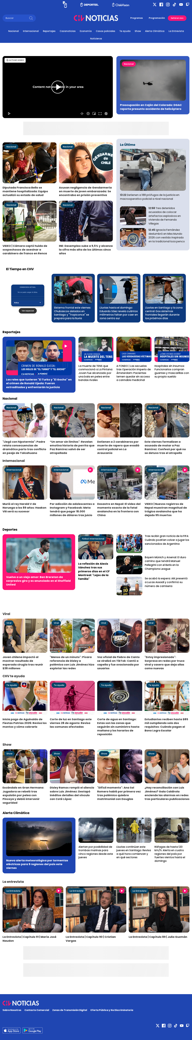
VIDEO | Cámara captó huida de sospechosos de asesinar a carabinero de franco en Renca (25, 249)
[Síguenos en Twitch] (187, 4)
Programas (136, 17)
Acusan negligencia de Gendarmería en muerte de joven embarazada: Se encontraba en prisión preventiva (85, 191)
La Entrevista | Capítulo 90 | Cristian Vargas (91, 938)
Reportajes (49, 31)
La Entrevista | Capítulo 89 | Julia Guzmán (158, 937)
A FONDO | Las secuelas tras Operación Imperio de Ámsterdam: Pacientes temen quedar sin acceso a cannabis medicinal (133, 373)
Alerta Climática (154, 31)
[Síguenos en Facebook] (161, 4)
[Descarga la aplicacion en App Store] (32, 1030)
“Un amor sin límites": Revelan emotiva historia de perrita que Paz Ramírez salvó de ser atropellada (72, 447)
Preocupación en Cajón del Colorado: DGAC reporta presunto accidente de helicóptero (151, 107)
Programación (157, 17)
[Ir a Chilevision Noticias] (96, 1003)
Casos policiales (105, 31)
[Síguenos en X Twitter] (154, 4)
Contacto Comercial (36, 1010)
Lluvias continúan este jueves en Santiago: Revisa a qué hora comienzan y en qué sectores (133, 852)
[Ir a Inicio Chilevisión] (120, 5)
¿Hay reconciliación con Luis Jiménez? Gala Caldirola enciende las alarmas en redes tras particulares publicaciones (167, 793)
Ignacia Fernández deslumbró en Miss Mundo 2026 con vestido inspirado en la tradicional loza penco (166, 235)
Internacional (31, 31)
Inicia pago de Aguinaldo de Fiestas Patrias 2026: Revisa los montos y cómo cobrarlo (25, 723)
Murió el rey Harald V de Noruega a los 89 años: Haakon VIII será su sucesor (24, 507)
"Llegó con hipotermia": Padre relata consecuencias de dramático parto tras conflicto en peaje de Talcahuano (24, 447)
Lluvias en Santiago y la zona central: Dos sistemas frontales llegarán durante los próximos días (164, 313)
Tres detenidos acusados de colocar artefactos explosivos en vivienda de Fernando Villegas (164, 215)
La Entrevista (176, 31)
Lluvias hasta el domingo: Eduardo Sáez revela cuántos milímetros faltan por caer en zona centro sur (119, 313)
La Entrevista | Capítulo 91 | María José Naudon (29, 938)
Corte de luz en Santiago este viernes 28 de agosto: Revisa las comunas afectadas (71, 723)
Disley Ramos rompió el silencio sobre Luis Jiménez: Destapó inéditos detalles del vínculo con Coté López (72, 793)
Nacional (13, 31)
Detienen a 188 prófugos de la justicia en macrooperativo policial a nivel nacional (149, 197)
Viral (8, 622)
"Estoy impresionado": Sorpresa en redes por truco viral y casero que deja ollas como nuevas (164, 662)
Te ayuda (124, 31)
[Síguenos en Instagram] (168, 4)
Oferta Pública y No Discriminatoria (111, 1010)
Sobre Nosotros (12, 1010)
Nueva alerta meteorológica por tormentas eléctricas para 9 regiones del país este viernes (37, 864)
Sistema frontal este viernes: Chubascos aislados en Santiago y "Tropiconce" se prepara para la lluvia (72, 313)
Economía (86, 31)
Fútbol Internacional (93, 538)
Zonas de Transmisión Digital (69, 1010)
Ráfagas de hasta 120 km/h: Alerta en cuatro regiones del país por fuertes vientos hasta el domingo (169, 854)
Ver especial (28, 310)
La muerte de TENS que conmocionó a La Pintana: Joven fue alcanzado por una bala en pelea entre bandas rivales (95, 373)
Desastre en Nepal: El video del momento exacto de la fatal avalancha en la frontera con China (119, 509)
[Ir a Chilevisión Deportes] (89, 4)
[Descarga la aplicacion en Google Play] (12, 1030)
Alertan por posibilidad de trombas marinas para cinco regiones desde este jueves (95, 852)
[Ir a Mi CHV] (65, 4)
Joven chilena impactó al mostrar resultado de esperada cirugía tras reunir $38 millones (23, 662)
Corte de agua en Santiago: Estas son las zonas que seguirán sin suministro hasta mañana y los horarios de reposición (118, 726)
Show (138, 31)
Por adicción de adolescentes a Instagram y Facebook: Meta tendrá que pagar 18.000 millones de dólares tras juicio (72, 509)
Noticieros (96, 38)
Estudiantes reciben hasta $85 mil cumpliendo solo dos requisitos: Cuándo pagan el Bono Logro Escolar (166, 724)
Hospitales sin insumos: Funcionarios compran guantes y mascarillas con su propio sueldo (171, 371)
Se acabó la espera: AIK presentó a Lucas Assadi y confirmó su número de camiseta (166, 582)
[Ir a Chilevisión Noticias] (96, 18)
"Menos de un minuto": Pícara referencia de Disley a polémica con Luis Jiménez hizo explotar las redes (72, 662)
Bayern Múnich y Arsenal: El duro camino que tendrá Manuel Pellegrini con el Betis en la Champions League (165, 563)
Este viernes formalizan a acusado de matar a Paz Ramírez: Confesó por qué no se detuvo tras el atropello (165, 447)
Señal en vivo (177, 18)
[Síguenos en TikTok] (174, 4)
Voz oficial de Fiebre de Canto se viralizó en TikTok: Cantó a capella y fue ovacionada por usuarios (118, 662)
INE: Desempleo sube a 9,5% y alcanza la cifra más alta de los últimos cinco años (86, 249)
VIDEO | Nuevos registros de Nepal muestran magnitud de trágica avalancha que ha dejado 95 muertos (166, 509)
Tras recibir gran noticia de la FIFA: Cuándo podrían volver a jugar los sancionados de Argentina (167, 540)
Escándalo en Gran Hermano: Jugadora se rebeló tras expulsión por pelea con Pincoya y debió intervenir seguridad (23, 795)
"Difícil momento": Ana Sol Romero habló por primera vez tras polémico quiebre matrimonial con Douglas (119, 793)
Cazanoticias (68, 31)
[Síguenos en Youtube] (181, 4)
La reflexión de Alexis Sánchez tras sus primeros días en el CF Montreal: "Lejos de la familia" (94, 571)
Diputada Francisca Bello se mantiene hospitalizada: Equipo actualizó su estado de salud (25, 191)
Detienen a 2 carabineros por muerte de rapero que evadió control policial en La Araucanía (118, 447)
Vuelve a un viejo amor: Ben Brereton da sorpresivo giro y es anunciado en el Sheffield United (38, 580)
